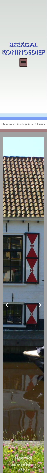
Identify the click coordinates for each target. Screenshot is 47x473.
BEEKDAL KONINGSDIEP (23, 48)
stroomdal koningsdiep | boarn (23, 123)
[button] (23, 62)
